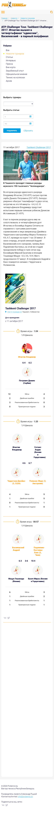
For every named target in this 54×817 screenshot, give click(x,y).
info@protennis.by (25, 797)
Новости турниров (15, 53)
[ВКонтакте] (4, 617)
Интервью (11, 60)
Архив (9, 81)
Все (7, 50)
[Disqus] (27, 664)
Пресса (9, 64)
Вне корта (10, 67)
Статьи (9, 57)
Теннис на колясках (15, 77)
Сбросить (28, 130)
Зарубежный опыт (15, 70)
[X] (8, 617)
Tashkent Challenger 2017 (39, 147)
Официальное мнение (16, 74)
